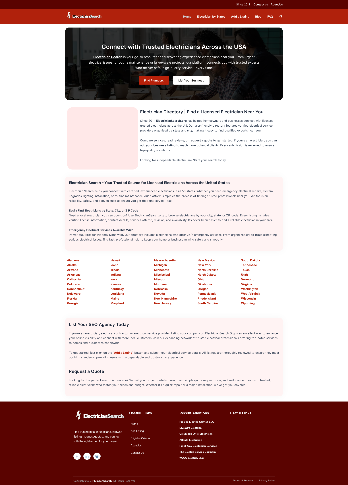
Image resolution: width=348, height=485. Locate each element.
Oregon (203, 289)
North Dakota (207, 274)
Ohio (201, 279)
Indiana (116, 274)
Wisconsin (248, 298)
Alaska (71, 265)
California (74, 279)
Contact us (261, 4)
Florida (72, 298)
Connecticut (75, 289)
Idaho (114, 265)
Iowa (114, 279)
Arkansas (73, 274)
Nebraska (161, 289)
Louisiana (117, 293)
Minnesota (161, 270)
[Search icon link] (281, 17)
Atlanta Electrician (190, 439)
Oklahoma (205, 284)
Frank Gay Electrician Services (198, 445)
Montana (160, 284)
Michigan (160, 265)
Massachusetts (165, 260)
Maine (115, 298)
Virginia (246, 284)
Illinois (115, 270)
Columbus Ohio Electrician (196, 433)
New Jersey (162, 303)
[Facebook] (77, 456)
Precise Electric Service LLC (196, 421)
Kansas (116, 284)
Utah (244, 274)
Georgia (72, 303)
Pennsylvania (207, 293)
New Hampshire (165, 298)
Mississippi (162, 274)
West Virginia (250, 293)
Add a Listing (123, 352)
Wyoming (248, 303)
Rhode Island (207, 298)
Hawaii (115, 260)
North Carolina (208, 270)
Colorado (73, 284)
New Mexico (206, 260)
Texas (245, 270)
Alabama (73, 260)
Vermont (247, 279)
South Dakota (250, 260)
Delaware (74, 293)
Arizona (72, 270)
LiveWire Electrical (190, 427)
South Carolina (208, 303)
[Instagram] (97, 456)
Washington (249, 289)
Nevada (159, 293)
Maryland (117, 303)
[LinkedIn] (87, 456)
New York (204, 265)
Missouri (160, 279)
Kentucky (117, 289)
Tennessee (249, 265)
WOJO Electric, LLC (191, 457)
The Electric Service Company (197, 451)
